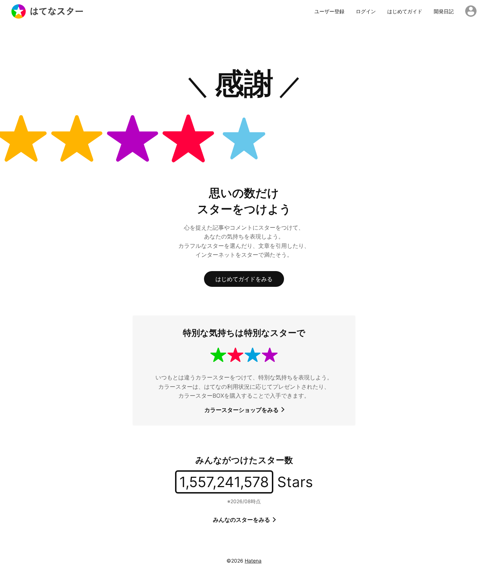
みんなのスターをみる (242, 519)
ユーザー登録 (329, 11)
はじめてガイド (404, 11)
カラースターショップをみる (242, 409)
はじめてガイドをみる (244, 279)
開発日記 (444, 11)
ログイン (366, 11)
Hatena (253, 561)
